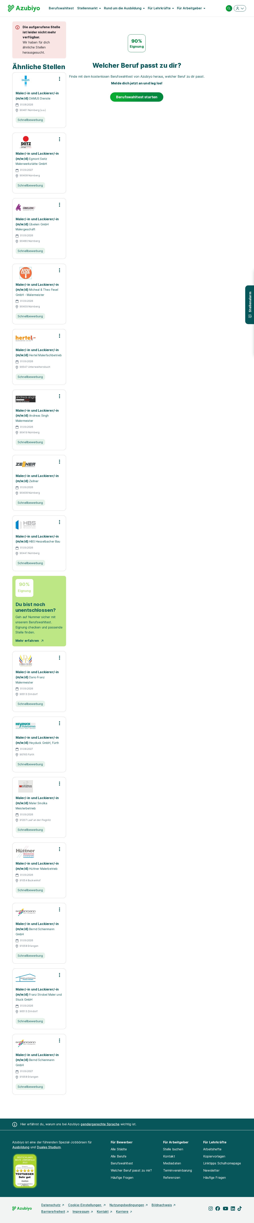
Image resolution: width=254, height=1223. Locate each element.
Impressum (81, 1211)
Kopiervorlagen (214, 1156)
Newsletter (211, 1170)
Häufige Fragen (122, 1178)
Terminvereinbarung (177, 1170)
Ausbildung (21, 1147)
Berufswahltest (61, 8)
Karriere (122, 1211)
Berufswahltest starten (137, 97)
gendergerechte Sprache (100, 1124)
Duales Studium (49, 1147)
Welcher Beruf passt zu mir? (131, 1170)
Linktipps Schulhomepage (222, 1163)
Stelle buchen (173, 1149)
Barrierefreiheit (53, 1211)
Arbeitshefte (212, 1149)
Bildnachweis (162, 1205)
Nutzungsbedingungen (127, 1205)
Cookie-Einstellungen (85, 1205)
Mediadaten (172, 1163)
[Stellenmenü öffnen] (59, 79)
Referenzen (171, 1178)
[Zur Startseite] (24, 8)
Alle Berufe (119, 1156)
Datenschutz (51, 1205)
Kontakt (169, 1156)
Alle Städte (119, 1149)
